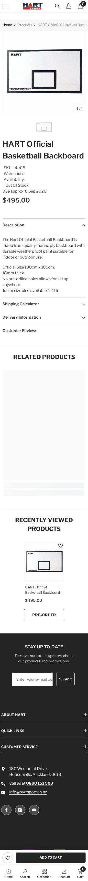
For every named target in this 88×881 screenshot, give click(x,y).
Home (7, 25)
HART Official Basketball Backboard (42, 589)
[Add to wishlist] (60, 545)
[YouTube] (34, 810)
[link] (7, 857)
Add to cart (51, 857)
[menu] (5, 6)
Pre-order (44, 615)
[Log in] (68, 6)
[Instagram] (20, 810)
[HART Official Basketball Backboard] (44, 562)
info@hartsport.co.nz (28, 792)
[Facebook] (6, 810)
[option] (44, 72)
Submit (65, 679)
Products (25, 25)
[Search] (57, 6)
